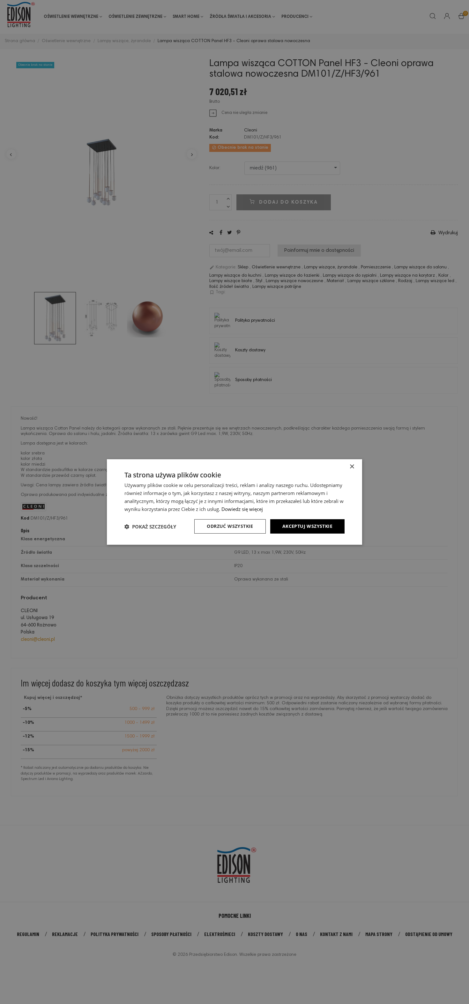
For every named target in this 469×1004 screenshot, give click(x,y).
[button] (150, 526)
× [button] (351, 466)
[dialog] (234, 502)
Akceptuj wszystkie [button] (307, 526)
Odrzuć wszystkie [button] (230, 526)
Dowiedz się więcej (242, 509)
